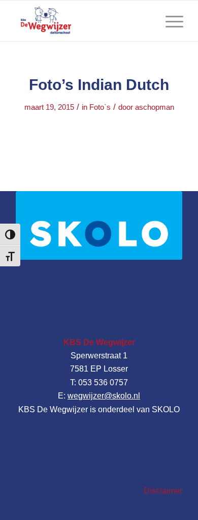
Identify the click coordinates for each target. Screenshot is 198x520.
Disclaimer (163, 490)
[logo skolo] (99, 225)
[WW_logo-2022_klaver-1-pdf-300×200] (82, 21)
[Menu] (169, 21)
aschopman (154, 107)
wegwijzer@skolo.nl (104, 395)
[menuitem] (169, 21)
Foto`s (100, 107)
